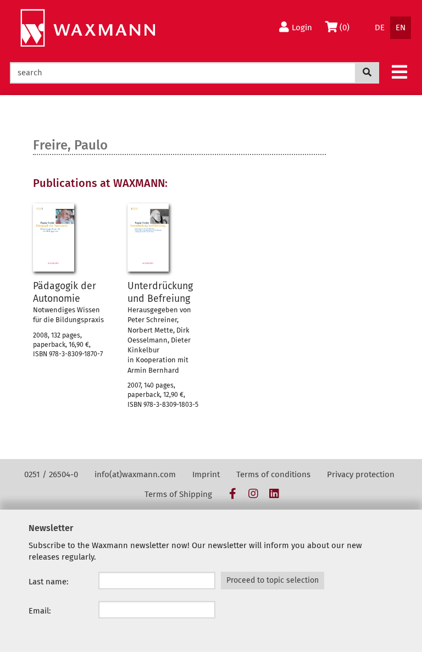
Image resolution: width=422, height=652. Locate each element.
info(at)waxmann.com (135, 474)
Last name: (49, 582)
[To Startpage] (87, 28)
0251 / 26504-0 (51, 474)
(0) (347, 27)
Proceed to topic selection (272, 580)
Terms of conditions (273, 474)
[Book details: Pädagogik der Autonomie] (53, 237)
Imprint (206, 474)
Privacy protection (361, 474)
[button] (399, 71)
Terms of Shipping (178, 494)
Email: (40, 611)
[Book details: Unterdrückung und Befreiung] (148, 237)
